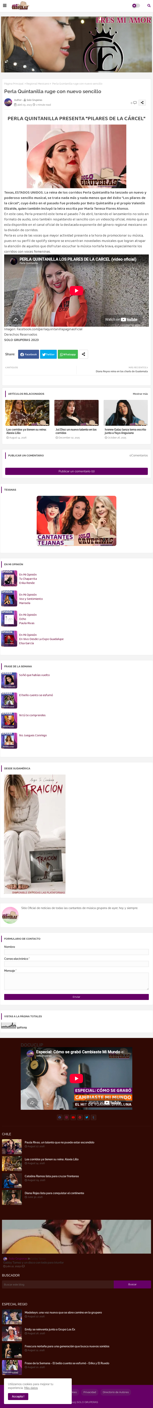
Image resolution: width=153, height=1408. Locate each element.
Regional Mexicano (37, 83)
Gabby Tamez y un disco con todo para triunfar (33, 1262)
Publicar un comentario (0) (77, 471)
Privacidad (89, 1392)
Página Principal (14, 83)
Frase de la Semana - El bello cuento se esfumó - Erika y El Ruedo (67, 1363)
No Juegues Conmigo (33, 736)
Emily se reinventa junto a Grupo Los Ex (50, 1329)
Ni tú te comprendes (32, 715)
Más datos (31, 1387)
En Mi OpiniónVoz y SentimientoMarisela (31, 599)
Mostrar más (140, 393)
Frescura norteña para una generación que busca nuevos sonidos (67, 1346)
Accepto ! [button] (18, 1396)
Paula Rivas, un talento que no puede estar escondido (59, 1142)
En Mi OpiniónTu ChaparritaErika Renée (28, 579)
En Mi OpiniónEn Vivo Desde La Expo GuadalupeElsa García (41, 639)
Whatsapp (69, 354)
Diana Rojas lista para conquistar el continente (54, 1193)
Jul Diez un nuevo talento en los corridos (76, 431)
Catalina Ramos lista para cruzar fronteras (52, 1176)
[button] (149, 6)
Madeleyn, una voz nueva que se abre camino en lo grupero (63, 1312)
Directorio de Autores (116, 1392)
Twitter (50, 354)
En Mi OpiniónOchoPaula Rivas (28, 619)
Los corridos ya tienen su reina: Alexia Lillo (26, 431)
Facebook (31, 354)
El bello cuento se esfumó (36, 695)
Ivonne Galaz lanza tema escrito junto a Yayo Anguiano (125, 431)
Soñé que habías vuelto (34, 675)
